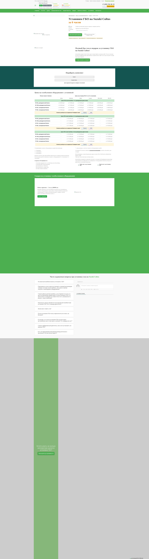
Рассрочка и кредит (109, 1)
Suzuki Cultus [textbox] (74, 80)
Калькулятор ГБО (56, 10)
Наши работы (67, 10)
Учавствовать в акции (82, 60)
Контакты (98, 10)
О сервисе (91, 10)
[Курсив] (83, 289)
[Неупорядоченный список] (90, 289)
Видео (74, 10)
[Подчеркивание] (85, 289)
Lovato (90, 98)
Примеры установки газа (73, 38)
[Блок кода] (93, 289)
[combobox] (74, 77)
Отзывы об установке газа (91, 38)
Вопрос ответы (82, 10)
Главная (37, 10)
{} (96, 289)
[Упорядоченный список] (88, 289)
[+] (97, 289)
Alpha (61, 98)
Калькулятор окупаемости (46, 453)
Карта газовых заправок (95, 1)
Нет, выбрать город (47, 5)
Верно (41, 5)
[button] (36, 224)
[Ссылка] (94, 289)
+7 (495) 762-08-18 (108, 4)
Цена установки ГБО (82, 38)
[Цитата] (91, 289)
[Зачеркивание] (86, 289)
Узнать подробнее (42, 228)
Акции (102, 1)
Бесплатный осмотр (75, 34)
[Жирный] (81, 289)
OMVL (81, 98)
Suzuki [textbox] (74, 76)
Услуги (43, 10)
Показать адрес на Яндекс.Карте (45, 7)
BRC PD (109, 98)
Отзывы (87, 1)
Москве (45, 1)
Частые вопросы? (99, 38)
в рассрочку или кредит (95, 150)
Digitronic (71, 98)
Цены (48, 10)
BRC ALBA (100, 98)
